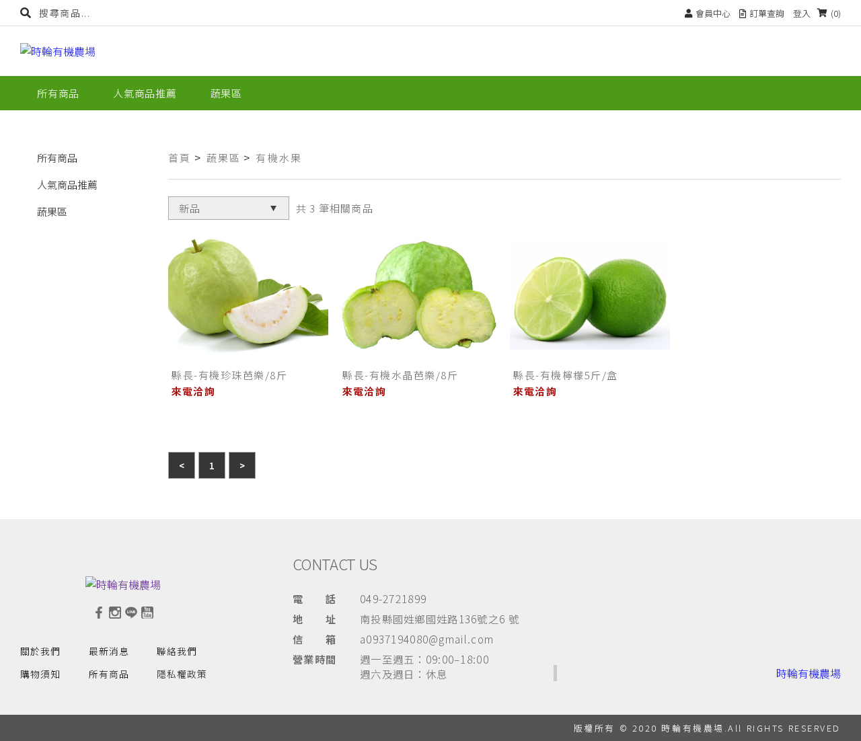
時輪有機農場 (808, 673)
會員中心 (713, 13)
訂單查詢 (766, 13)
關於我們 (40, 651)
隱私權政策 (182, 673)
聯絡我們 (177, 651)
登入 (802, 13)
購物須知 (40, 673)
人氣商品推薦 (67, 185)
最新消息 (109, 651)
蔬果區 (52, 211)
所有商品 (57, 158)
